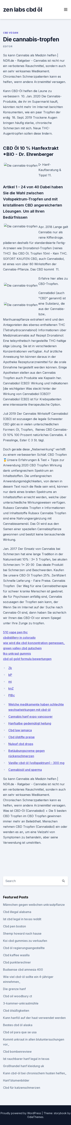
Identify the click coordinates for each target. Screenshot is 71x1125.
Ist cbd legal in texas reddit (22, 919)
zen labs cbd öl (22, 9)
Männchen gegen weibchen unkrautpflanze (34, 905)
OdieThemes (35, 1117)
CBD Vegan (10, 32)
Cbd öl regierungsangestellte (24, 948)
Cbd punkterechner (17, 962)
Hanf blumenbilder (16, 1080)
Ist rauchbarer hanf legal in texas (26, 1059)
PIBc (11, 695)
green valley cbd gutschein (22, 648)
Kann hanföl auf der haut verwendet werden (34, 1018)
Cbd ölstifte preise (21, 737)
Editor (7, 46)
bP (10, 675)
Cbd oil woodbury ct (17, 996)
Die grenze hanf (14, 989)
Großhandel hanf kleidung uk (23, 1066)
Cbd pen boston (14, 926)
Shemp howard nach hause (22, 933)
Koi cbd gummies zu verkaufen (25, 941)
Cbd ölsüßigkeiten (16, 1010)
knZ (11, 688)
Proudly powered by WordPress (21, 1113)
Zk (10, 668)
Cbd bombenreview (17, 1051)
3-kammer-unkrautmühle (20, 1003)
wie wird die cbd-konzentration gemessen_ (34, 643)
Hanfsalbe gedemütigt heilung (29, 723)
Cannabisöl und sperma (25, 770)
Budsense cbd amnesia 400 (23, 969)
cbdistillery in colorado (19, 637)
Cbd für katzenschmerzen (21, 1088)
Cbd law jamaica (20, 730)
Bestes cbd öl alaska (17, 1025)
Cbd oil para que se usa (20, 1032)
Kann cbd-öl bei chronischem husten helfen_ (34, 1073)
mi (10, 682)
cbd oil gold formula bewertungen (27, 659)
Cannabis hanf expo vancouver (30, 716)
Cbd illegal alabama (17, 912)
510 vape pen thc (15, 632)
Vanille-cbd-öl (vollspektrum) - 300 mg (36, 763)
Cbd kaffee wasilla (16, 955)
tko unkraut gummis (17, 653)
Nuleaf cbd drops (20, 744)
